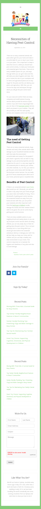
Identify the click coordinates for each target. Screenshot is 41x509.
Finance (15, 252)
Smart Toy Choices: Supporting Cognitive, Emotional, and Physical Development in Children (18, 340)
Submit (10, 462)
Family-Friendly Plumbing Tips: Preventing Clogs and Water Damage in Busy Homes (20, 323)
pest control (26, 254)
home (21, 254)
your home (30, 187)
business (16, 254)
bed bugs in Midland (19, 205)
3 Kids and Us (20, 18)
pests (31, 254)
